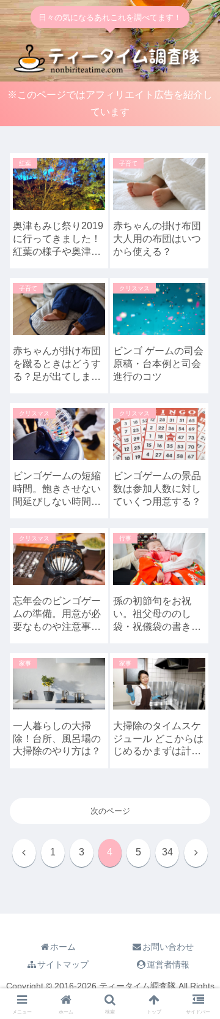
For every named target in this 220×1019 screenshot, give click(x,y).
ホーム (63, 947)
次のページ (110, 811)
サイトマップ (63, 964)
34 (167, 852)
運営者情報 (168, 964)
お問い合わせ (168, 947)
